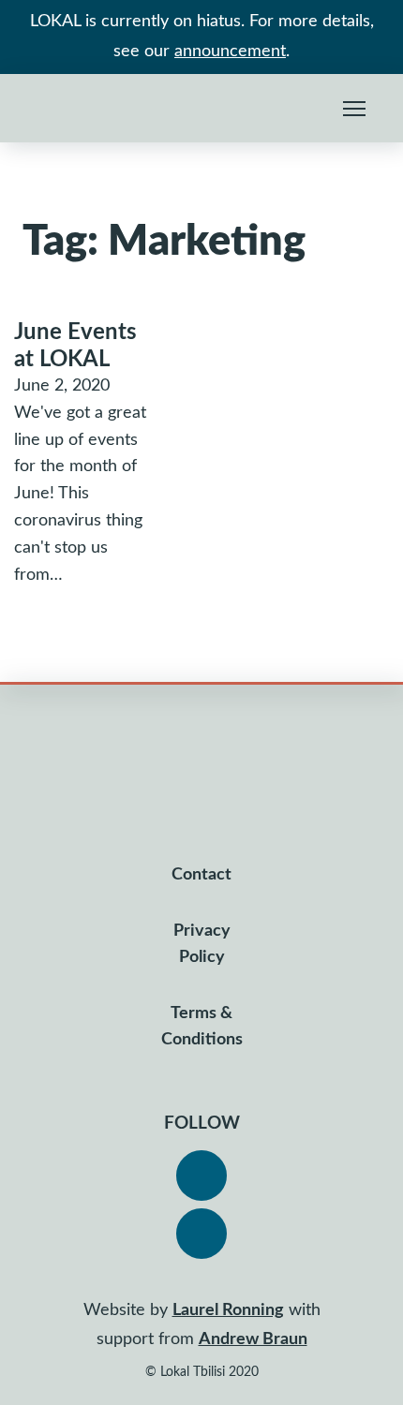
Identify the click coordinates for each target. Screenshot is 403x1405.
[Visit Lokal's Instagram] (201, 1233)
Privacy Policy (202, 944)
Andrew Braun (253, 1339)
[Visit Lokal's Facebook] (201, 1175)
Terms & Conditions (202, 1026)
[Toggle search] (311, 108)
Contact (201, 874)
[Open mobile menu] (354, 108)
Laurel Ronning (228, 1310)
